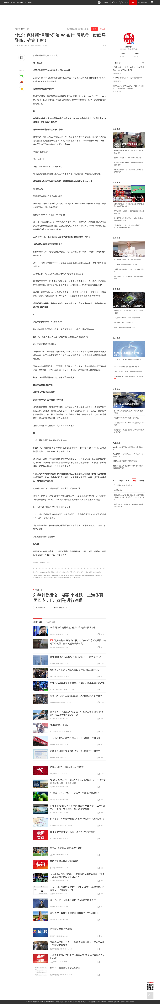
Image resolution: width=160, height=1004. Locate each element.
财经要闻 (116, 289)
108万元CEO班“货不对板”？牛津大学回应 (128, 318)
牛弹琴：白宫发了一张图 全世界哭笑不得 (128, 158)
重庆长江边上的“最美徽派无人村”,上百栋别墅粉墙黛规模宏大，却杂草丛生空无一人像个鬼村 (129, 497)
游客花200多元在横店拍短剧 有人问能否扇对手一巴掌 (76, 695)
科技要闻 (116, 338)
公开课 (141, 481)
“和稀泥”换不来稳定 (59, 725)
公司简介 (58, 1002)
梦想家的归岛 (118, 490)
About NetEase (49, 1002)
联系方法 (64, 1002)
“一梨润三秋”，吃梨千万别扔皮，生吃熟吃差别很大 (74, 793)
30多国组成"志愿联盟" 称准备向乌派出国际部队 (73, 627)
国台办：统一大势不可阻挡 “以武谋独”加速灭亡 (73, 900)
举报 (104, 45)
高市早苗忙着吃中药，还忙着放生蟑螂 (127, 78)
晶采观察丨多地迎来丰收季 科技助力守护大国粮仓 (74, 913)
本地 (127, 481)
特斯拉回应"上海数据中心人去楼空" (67, 767)
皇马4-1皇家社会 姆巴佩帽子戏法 (66, 848)
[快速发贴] (21, 57)
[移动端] (100, 2)
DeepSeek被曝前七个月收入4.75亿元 (126, 367)
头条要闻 (116, 129)
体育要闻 (116, 183)
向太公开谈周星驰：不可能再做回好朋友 (127, 259)
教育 (121, 481)
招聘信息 (71, 1002)
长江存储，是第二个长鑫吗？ (124, 322)
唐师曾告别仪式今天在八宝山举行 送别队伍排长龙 (74, 670)
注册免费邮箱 (142, 2)
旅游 (134, 481)
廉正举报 (110, 1002)
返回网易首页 (40, 608)
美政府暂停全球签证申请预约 (64, 861)
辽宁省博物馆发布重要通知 (123, 485)
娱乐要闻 (116, 238)
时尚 (114, 481)
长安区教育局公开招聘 (61, 929)
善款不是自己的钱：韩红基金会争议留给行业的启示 (75, 751)
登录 (133, 2)
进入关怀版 (28, 2)
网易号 (23, 29)
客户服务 (77, 1002)
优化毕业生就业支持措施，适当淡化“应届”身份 (72, 832)
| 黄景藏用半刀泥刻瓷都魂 (125, 461)
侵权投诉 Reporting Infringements (124, 1002)
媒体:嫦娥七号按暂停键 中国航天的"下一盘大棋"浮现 (75, 657)
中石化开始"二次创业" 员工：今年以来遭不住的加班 (75, 738)
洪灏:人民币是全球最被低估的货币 (125, 327)
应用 (12, 2)
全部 (143, 63)
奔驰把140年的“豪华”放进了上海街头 (126, 418)
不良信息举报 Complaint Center (97, 1002)
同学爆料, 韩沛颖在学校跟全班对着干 (126, 264)
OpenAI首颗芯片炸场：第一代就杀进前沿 (128, 371)
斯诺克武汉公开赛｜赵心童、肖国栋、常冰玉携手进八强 (77, 682)
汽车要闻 (116, 389)
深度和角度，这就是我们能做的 (129, 49)
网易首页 (7, 2)
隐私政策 (84, 1002)
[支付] (121, 2)
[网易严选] (114, 2)
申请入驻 (102, 29)
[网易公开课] (106, 2)
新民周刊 (38, 45)
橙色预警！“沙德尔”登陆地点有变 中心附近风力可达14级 (77, 819)
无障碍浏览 (20, 2)
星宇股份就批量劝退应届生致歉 (65, 968)
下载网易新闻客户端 (60, 608)
